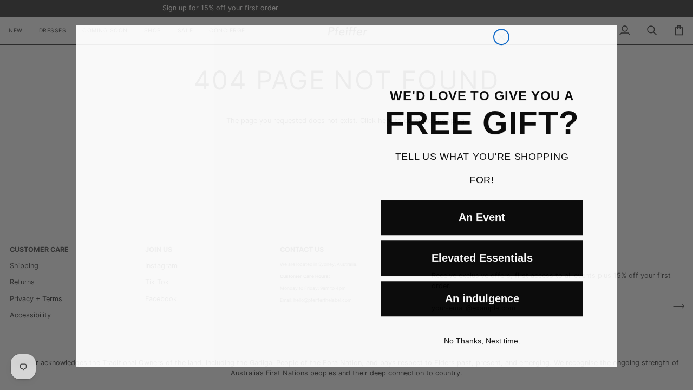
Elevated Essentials (482, 265)
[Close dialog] (501, 12)
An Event (482, 224)
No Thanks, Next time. (481, 347)
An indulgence (482, 305)
